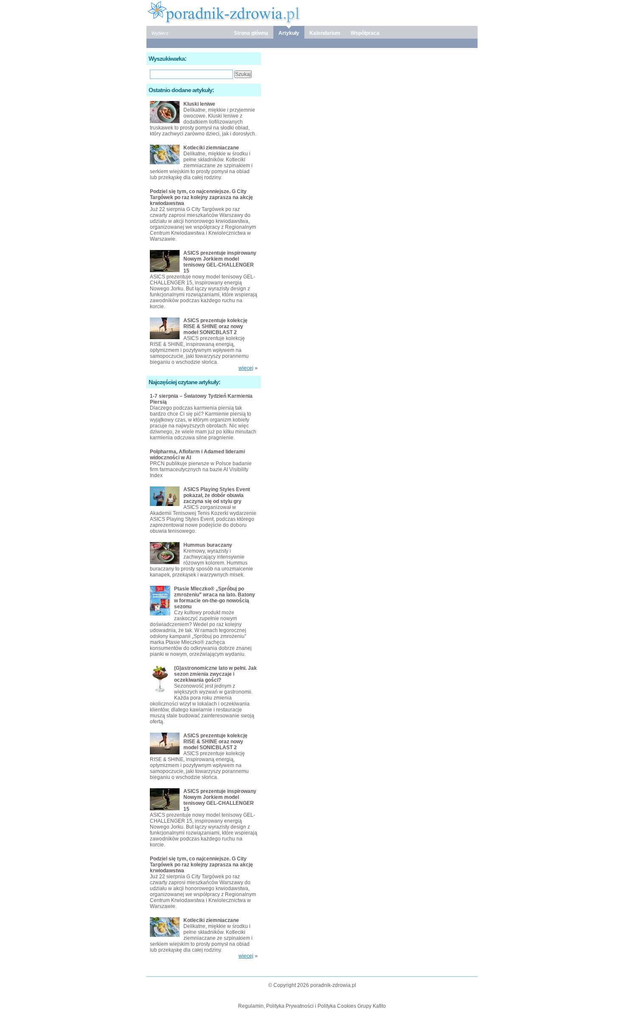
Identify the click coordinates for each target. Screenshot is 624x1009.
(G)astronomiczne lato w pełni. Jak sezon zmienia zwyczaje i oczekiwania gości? (215, 674)
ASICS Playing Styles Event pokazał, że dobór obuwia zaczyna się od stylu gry (216, 495)
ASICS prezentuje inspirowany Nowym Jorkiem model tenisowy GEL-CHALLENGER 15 (219, 262)
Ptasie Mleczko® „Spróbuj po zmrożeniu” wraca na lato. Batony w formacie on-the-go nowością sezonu (214, 598)
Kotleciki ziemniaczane (211, 148)
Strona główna (251, 33)
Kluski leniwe (199, 104)
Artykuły (288, 33)
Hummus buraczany (207, 545)
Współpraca (365, 33)
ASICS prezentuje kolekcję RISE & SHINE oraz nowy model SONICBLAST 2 (215, 326)
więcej (246, 368)
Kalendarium (324, 33)
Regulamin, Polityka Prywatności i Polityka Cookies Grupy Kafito (312, 1006)
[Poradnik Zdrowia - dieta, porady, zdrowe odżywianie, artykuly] (312, 12)
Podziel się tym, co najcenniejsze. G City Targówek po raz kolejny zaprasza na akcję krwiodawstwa (201, 197)
